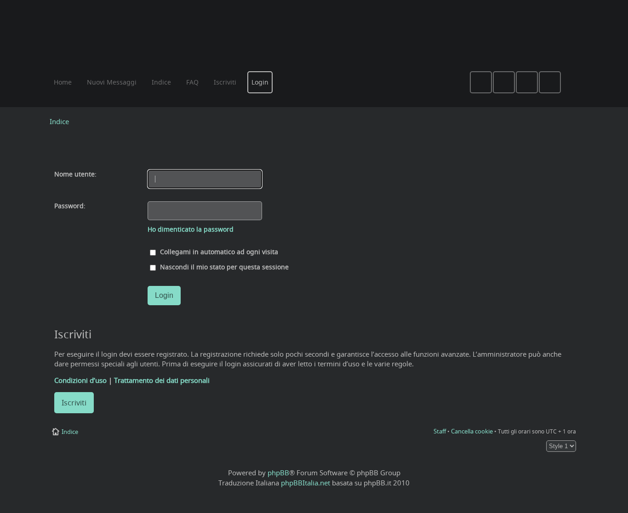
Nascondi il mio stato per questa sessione (223, 267)
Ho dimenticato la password (191, 229)
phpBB (278, 472)
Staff (440, 431)
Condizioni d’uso (80, 380)
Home (63, 82)
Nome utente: (75, 174)
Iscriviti (74, 403)
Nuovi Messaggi (112, 82)
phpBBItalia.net (305, 482)
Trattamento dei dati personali (162, 380)
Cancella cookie (472, 431)
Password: (70, 206)
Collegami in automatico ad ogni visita (218, 252)
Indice (59, 121)
